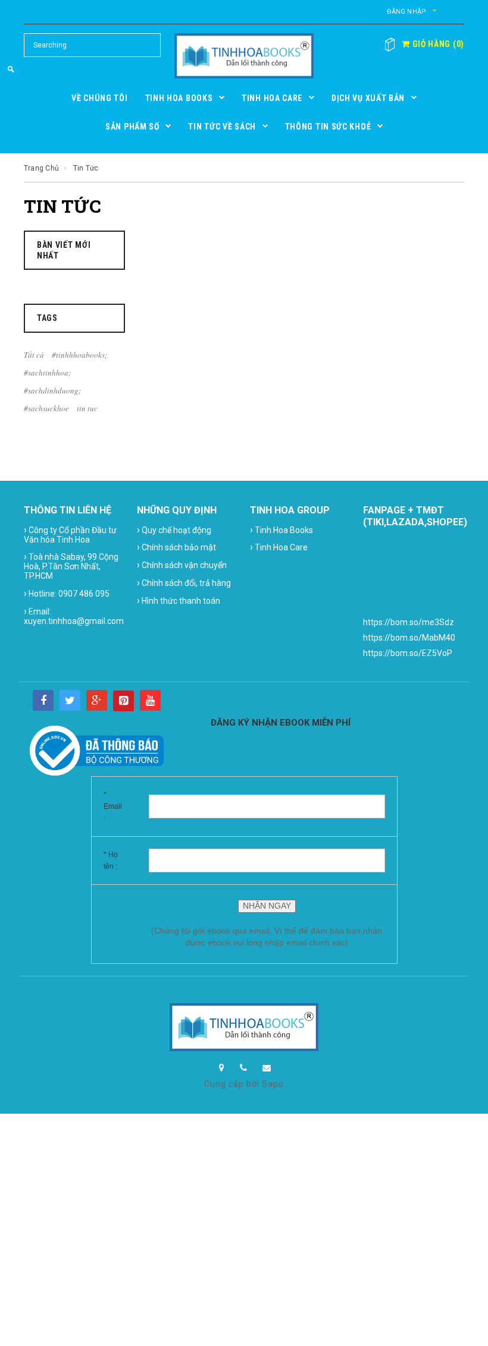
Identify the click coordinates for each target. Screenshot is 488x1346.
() (437, 44)
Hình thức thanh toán (178, 600)
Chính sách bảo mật (176, 547)
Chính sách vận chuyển (182, 564)
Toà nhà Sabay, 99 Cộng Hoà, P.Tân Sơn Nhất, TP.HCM (71, 566)
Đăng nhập (406, 11)
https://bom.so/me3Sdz (408, 622)
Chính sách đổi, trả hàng (184, 582)
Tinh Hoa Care (279, 547)
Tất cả (34, 354)
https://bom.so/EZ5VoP (407, 653)
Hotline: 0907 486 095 (67, 593)
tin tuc (87, 408)
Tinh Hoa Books (281, 529)
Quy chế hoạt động (174, 529)
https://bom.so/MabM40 (409, 637)
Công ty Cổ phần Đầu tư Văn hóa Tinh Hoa (70, 534)
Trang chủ (41, 168)
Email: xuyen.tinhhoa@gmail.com (74, 616)
